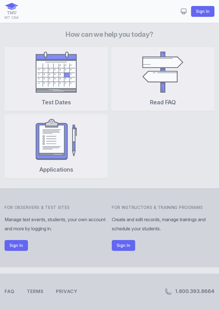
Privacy (67, 291)
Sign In (203, 11)
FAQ (9, 291)
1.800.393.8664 (194, 291)
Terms (35, 291)
